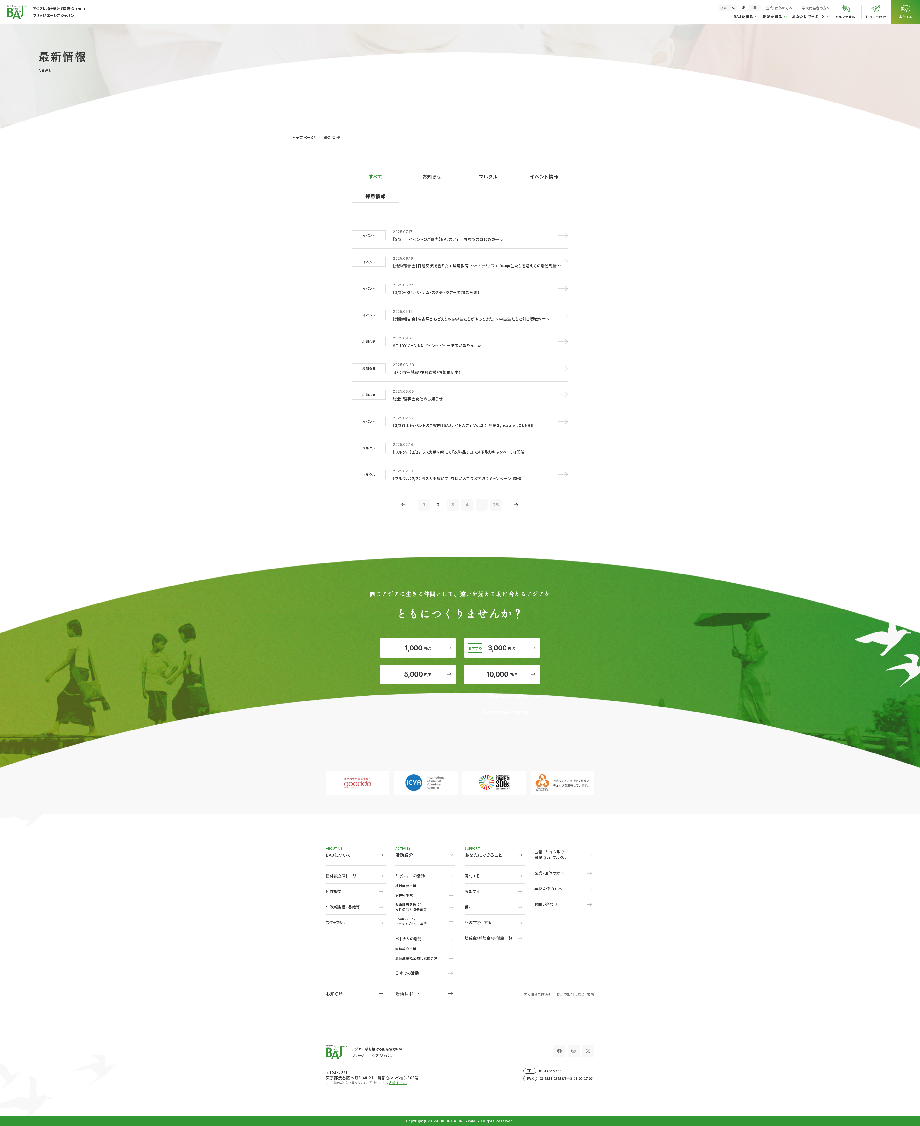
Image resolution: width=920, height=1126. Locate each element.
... (482, 505)
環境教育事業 (405, 948)
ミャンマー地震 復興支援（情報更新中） (427, 372)
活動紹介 (404, 855)
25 (496, 505)
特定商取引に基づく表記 (575, 994)
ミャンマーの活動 (410, 876)
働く (468, 907)
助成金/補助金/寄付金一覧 (488, 938)
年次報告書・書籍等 (343, 907)
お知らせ (334, 993)
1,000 (418, 648)
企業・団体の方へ (779, 8)
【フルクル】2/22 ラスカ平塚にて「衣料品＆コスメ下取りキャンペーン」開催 (457, 478)
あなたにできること (483, 855)
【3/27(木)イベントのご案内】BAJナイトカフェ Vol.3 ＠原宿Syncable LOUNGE (463, 425)
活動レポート (408, 993)
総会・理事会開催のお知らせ (418, 399)
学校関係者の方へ (816, 8)
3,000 (502, 648)
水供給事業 (404, 895)
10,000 (502, 674)
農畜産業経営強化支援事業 (416, 958)
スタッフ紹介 (337, 922)
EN (755, 7)
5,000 (418, 674)
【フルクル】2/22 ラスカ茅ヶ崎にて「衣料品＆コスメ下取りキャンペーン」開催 (458, 452)
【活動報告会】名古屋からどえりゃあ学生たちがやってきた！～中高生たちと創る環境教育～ (471, 319)
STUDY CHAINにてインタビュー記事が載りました (437, 345)
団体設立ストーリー (343, 876)
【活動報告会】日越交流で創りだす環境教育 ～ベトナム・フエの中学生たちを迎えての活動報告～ (477, 266)
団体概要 (334, 891)
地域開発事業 (405, 885)
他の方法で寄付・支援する (505, 712)
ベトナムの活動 (408, 939)
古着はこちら (398, 1082)
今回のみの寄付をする (508, 696)
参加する (472, 891)
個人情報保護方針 (538, 994)
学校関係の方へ (548, 888)
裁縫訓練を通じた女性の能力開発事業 (411, 907)
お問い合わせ (546, 904)
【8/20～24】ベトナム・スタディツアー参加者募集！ (436, 292)
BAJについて (338, 855)
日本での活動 (407, 973)
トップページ (303, 137)
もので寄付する (478, 922)
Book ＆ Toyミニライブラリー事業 (411, 921)
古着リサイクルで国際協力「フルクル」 (551, 854)
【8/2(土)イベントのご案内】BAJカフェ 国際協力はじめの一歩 (448, 239)
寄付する (472, 876)
